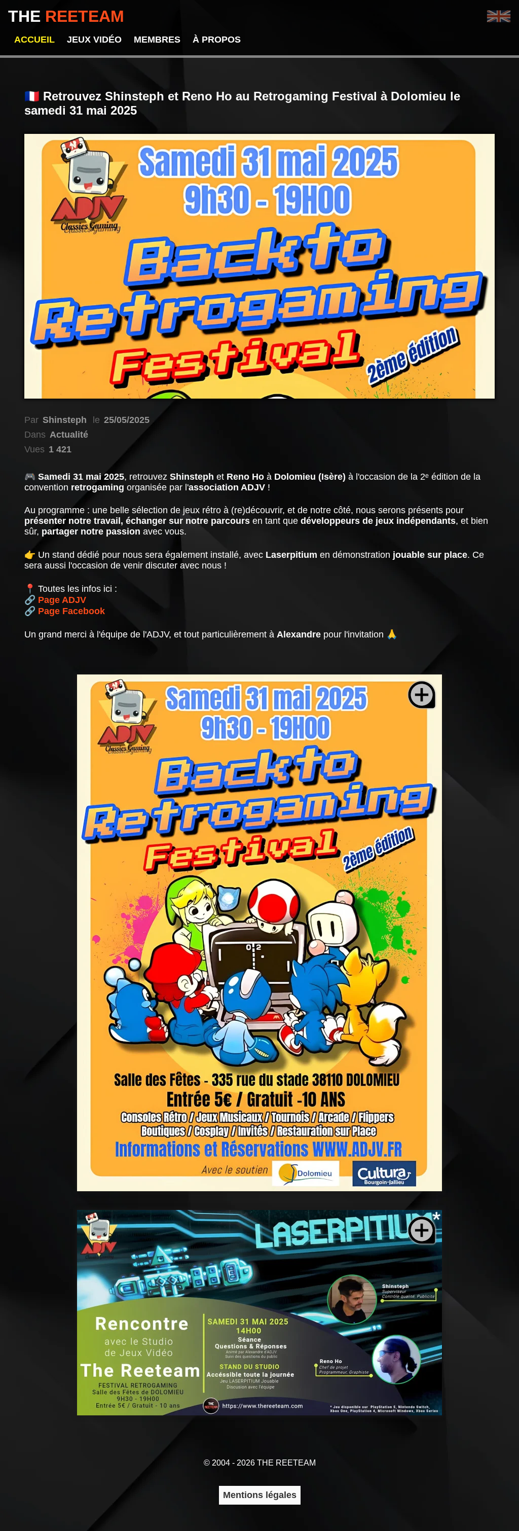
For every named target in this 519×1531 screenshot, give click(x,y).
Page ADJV (62, 600)
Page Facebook (71, 611)
